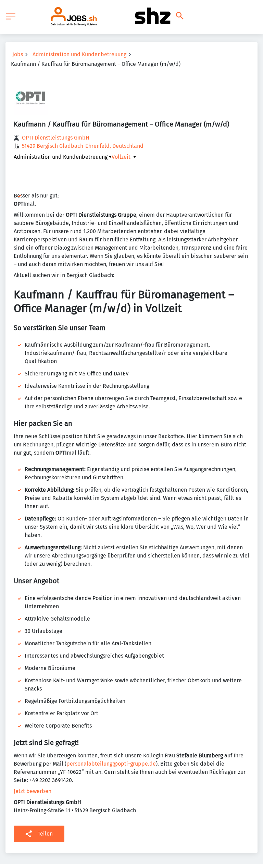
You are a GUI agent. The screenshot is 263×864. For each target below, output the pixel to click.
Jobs (17, 54)
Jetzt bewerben (32, 791)
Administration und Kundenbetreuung (79, 54)
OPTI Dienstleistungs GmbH (55, 137)
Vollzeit (121, 157)
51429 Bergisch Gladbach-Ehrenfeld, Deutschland (82, 146)
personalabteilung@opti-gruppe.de (111, 763)
